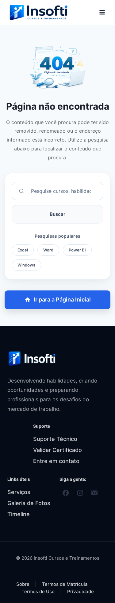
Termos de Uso (38, 591)
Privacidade (80, 591)
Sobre (22, 584)
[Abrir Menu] (102, 12)
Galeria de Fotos (28, 503)
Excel (22, 249)
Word (48, 249)
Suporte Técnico (55, 439)
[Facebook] (65, 493)
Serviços (18, 492)
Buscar (57, 214)
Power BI (77, 249)
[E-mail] (94, 493)
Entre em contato (56, 461)
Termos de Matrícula (65, 584)
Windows (26, 265)
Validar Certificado (57, 450)
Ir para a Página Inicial (62, 299)
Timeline (18, 514)
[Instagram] (80, 493)
